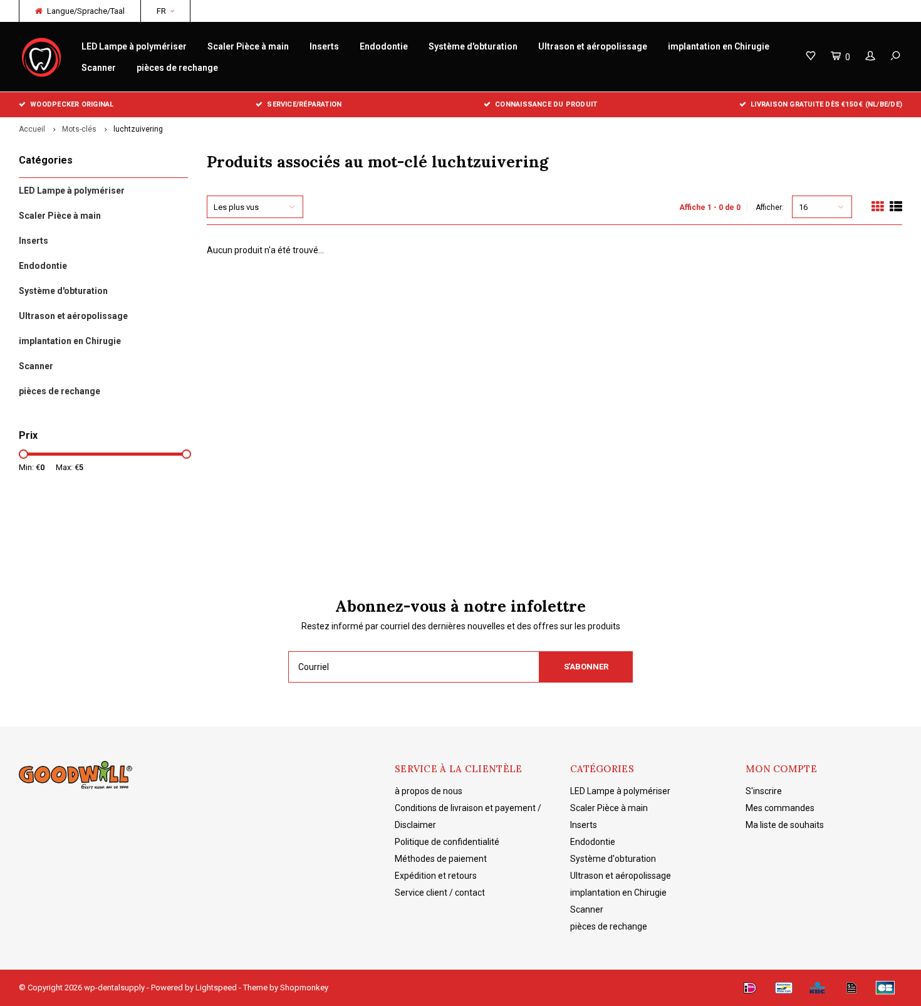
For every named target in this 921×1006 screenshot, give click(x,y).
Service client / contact (440, 893)
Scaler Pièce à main (248, 46)
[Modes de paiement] (750, 987)
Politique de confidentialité (447, 842)
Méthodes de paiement (441, 859)
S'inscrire (764, 791)
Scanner (98, 68)
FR (161, 11)
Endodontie (384, 46)
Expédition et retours (436, 876)
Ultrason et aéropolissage (592, 46)
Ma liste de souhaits (785, 825)
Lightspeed (216, 987)
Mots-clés (79, 129)
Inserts (324, 46)
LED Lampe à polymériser (134, 46)
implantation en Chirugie (718, 46)
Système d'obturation (473, 46)
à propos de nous (428, 791)
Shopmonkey (304, 987)
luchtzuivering (138, 129)
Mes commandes (780, 808)
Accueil (32, 129)
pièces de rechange (177, 68)
